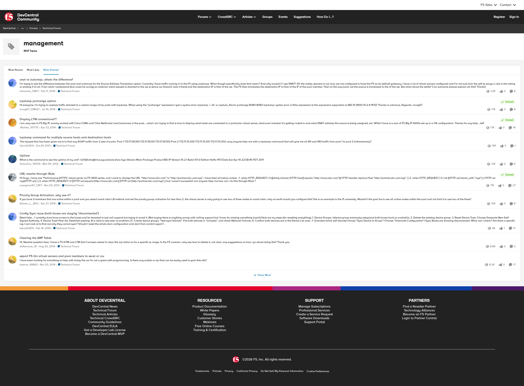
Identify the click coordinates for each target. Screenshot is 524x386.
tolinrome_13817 (29, 91)
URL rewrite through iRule (37, 174)
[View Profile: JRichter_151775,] (12, 123)
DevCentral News (104, 307)
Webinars (209, 322)
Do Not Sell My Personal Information (282, 371)
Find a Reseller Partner (419, 307)
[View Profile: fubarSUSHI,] (12, 141)
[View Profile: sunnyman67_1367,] (12, 177)
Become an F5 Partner (419, 314)
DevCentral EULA (104, 326)
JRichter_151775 (29, 127)
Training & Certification (209, 330)
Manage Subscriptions (314, 307)
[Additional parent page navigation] (22, 28)
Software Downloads (314, 318)
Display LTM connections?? (38, 119)
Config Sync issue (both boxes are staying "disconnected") (59, 213)
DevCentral (9, 28)
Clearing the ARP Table (35, 238)
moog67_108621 (30, 109)
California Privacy (247, 371)
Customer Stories (209, 318)
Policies (216, 371)
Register (499, 17)
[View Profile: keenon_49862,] (12, 259)
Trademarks (202, 371)
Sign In (514, 17)
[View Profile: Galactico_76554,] (12, 159)
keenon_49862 (29, 264)
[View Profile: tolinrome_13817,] (12, 83)
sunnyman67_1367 (31, 185)
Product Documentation (209, 307)
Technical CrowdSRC (105, 318)
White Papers (209, 310)
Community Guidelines (104, 322)
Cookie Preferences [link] (318, 371)
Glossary (209, 314)
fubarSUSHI (27, 145)
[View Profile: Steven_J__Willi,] (12, 199)
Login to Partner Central (419, 318)
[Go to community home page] (21, 17)
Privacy (229, 371)
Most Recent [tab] (15, 70)
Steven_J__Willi (29, 203)
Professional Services (314, 310)
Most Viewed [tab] (51, 70)
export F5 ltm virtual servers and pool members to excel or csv (62, 256)
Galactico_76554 (30, 164)
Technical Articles (104, 314)
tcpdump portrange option (38, 101)
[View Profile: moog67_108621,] (12, 104)
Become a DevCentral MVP (105, 334)
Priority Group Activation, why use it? (45, 195)
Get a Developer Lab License (105, 330)
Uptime (25, 155)
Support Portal (314, 322)
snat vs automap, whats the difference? (46, 79)
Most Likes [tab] (33, 70)
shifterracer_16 (28, 246)
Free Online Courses (209, 326)
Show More (264, 275)
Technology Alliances (419, 310)
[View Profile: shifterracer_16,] (12, 241)
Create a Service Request (314, 314)
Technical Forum (105, 310)
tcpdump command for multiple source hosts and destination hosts (65, 137)
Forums (33, 28)
